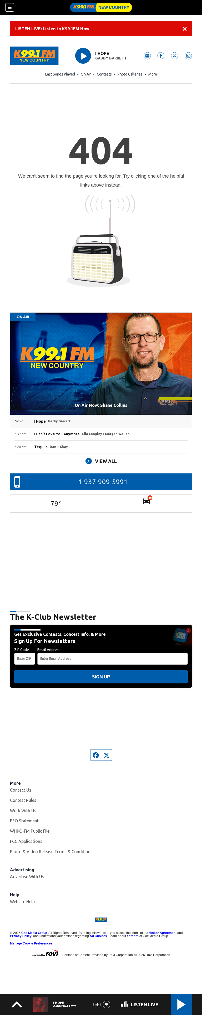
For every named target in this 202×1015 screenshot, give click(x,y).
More (152, 74)
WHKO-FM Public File (29, 831)
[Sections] (9, 7)
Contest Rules (23, 800)
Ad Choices (98, 936)
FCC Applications (26, 841)
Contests (104, 74)
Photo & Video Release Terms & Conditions (51, 851)
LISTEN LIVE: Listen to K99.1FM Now (52, 28)
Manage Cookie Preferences (31, 943)
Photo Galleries (130, 74)
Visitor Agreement (162, 933)
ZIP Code (21, 650)
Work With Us (23, 810)
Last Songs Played (60, 74)
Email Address (48, 650)
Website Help (22, 901)
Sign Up (101, 676)
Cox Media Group (34, 933)
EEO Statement (24, 820)
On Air (86, 74)
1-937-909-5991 (103, 482)
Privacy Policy (21, 936)
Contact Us (20, 790)
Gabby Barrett (111, 58)
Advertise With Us (27, 876)
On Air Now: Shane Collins (101, 405)
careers (133, 936)
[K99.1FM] (101, 7)
